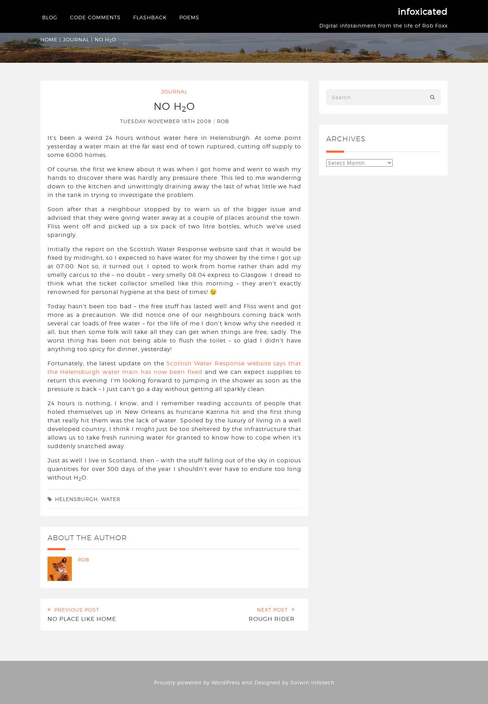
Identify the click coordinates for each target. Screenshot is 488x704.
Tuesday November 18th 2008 (166, 121)
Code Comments (95, 17)
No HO (174, 106)
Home (49, 39)
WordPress (225, 682)
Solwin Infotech (312, 682)
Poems (189, 17)
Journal (76, 39)
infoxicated (423, 11)
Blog (50, 17)
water (110, 499)
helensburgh (76, 499)
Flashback (150, 17)
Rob (223, 121)
